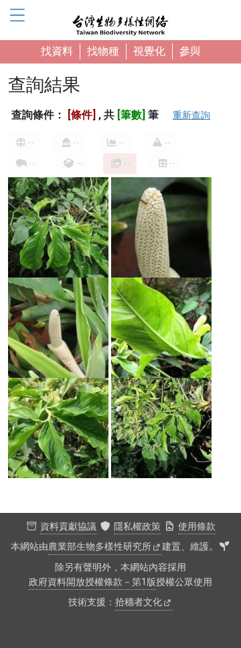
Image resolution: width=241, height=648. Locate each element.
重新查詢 (191, 115)
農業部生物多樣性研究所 (99, 546)
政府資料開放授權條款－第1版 (92, 582)
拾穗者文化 (138, 602)
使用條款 (197, 526)
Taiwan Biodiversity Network (120, 20)
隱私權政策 (137, 526)
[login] (224, 547)
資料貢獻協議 (68, 526)
